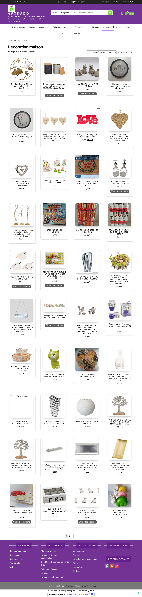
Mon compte (78, 551)
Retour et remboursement (52, 577)
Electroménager (81, 27)
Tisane (65, 34)
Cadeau (32, 27)
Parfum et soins (123, 27)
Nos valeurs (14, 555)
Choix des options (54, 95)
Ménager (96, 27)
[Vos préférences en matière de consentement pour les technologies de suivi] (138, 593)
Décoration (108, 27)
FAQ (11, 567)
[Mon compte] (122, 13)
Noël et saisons (18, 27)
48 (127, 52)
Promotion (75, 34)
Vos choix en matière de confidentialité (77, 594)
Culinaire (67, 27)
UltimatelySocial (87, 591)
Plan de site (14, 563)
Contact (76, 571)
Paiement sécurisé (49, 569)
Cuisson (56, 27)
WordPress (69, 586)
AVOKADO (19, 13)
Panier (75, 563)
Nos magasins (15, 559)
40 (124, 52)
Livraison (45, 573)
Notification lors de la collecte (57, 594)
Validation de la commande (85, 559)
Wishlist (76, 555)
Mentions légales (48, 551)
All (130, 52)
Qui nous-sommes (17, 551)
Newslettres (78, 567)
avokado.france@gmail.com (71, 2)
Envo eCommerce (89, 586)
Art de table (44, 27)
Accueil (11, 40)
